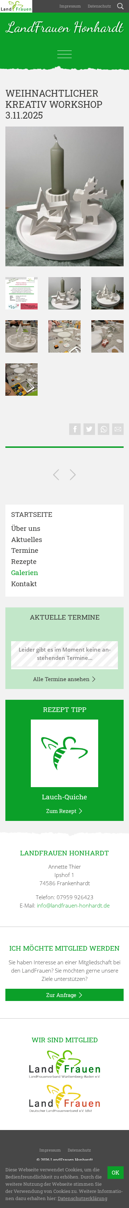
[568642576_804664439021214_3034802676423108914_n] (21, 336)
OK (115, 1172)
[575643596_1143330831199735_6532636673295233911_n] (64, 336)
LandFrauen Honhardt (64, 28)
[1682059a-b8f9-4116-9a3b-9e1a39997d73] (107, 293)
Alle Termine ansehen (62, 679)
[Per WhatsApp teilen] (103, 429)
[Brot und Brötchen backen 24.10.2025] (56, 476)
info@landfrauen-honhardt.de (73, 905)
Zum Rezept (62, 810)
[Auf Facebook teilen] (75, 429)
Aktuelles (26, 540)
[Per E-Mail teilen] (118, 429)
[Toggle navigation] (64, 54)
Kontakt (24, 584)
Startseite (31, 514)
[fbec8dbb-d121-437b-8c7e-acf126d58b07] (64, 196)
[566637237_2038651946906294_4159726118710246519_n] (21, 379)
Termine (24, 550)
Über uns (25, 528)
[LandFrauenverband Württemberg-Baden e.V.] (64, 1063)
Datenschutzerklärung (82, 1198)
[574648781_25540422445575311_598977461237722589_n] (107, 336)
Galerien (24, 573)
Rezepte (24, 561)
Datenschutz (99, 6)
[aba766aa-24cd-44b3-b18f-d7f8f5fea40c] (21, 293)
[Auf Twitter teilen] (89, 429)
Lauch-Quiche (64, 796)
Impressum (69, 6)
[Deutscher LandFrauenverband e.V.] (64, 1098)
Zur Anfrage (62, 994)
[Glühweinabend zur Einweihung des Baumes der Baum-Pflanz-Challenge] (72, 476)
